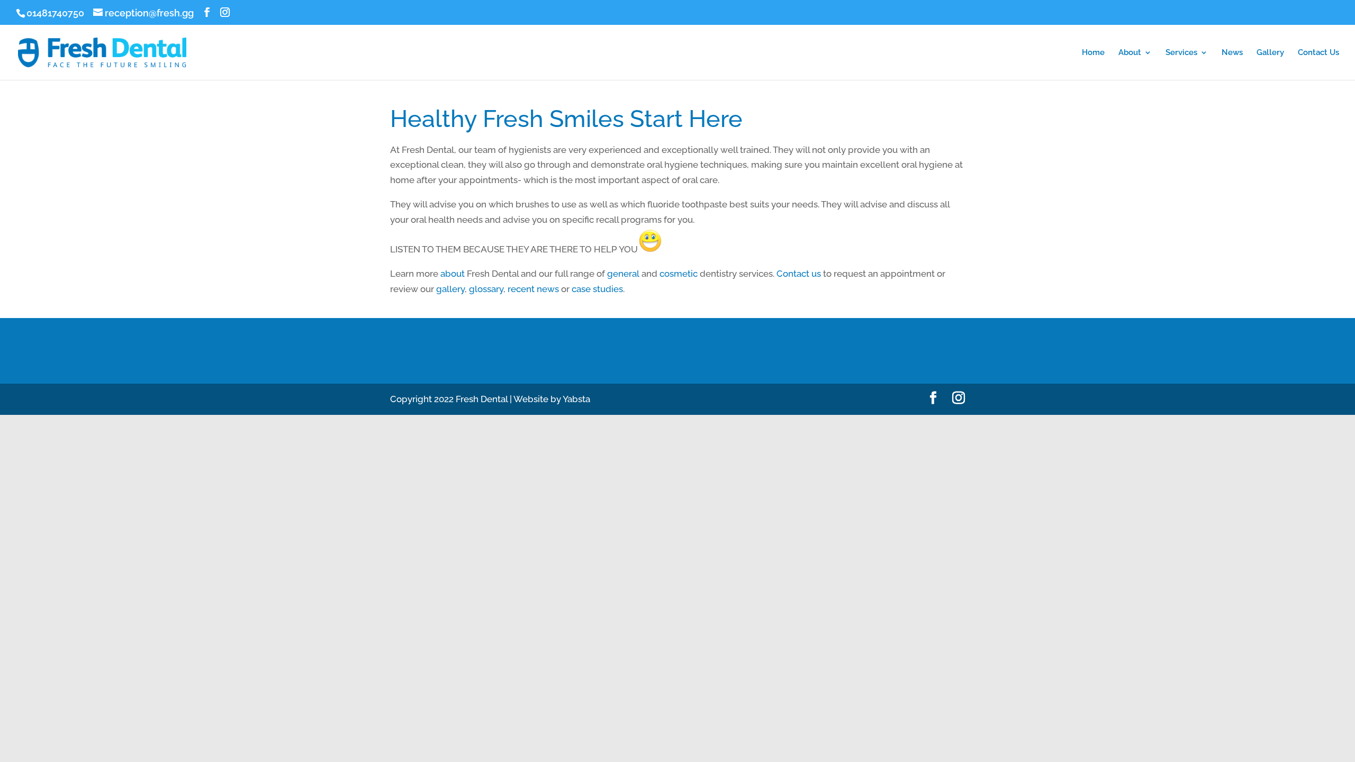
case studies (597, 289)
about (452, 273)
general (623, 273)
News (1232, 53)
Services (1181, 53)
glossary (486, 289)
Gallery (1270, 53)
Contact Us (1318, 53)
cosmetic (679, 273)
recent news (533, 289)
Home (1093, 53)
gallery (450, 289)
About (1129, 53)
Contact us (798, 273)
